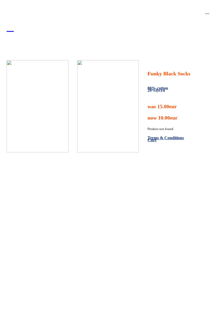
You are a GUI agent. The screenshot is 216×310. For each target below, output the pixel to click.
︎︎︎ (10, 27)
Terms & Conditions (166, 138)
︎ (207, 11)
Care (152, 140)
